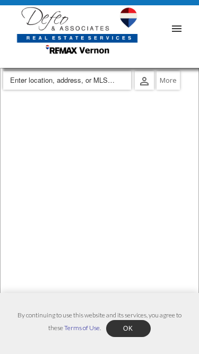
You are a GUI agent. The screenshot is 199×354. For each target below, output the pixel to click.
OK (128, 328)
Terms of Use (82, 328)
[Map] (99, 210)
